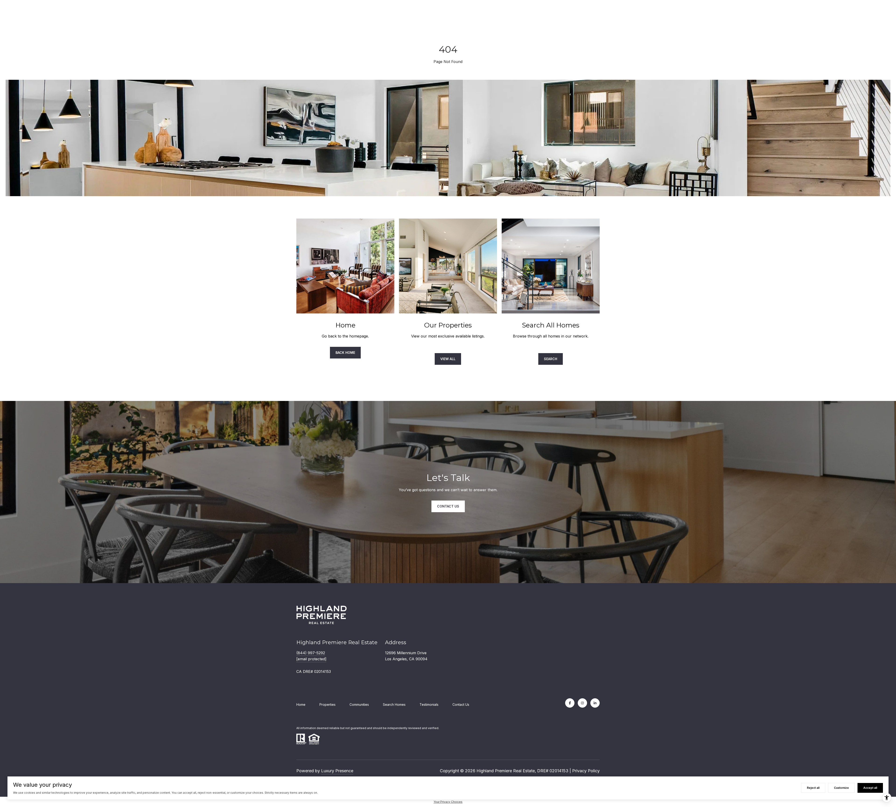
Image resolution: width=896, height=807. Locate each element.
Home (300, 704)
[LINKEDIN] (595, 703)
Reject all (813, 788)
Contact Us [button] (448, 506)
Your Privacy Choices (448, 802)
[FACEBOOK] (569, 703)
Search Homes (394, 704)
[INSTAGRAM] (582, 703)
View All (447, 359)
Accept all (870, 788)
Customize (841, 788)
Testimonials (429, 704)
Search (550, 359)
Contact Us (460, 704)
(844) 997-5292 (310, 652)
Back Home (345, 353)
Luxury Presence (337, 770)
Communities (359, 704)
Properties (327, 704)
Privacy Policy (586, 770)
